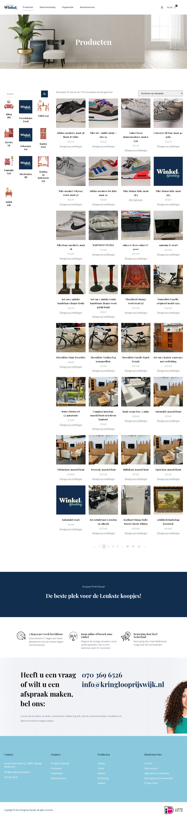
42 (139, 546)
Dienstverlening (47, 7)
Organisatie (67, 7)
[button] (162, 7)
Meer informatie (136, 200)
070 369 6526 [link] (11, 777)
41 (133, 546)
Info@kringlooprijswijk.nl (17, 772)
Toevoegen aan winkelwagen (70, 146)
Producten (28, 7)
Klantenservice (87, 7)
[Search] (44, 94)
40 (127, 546)
